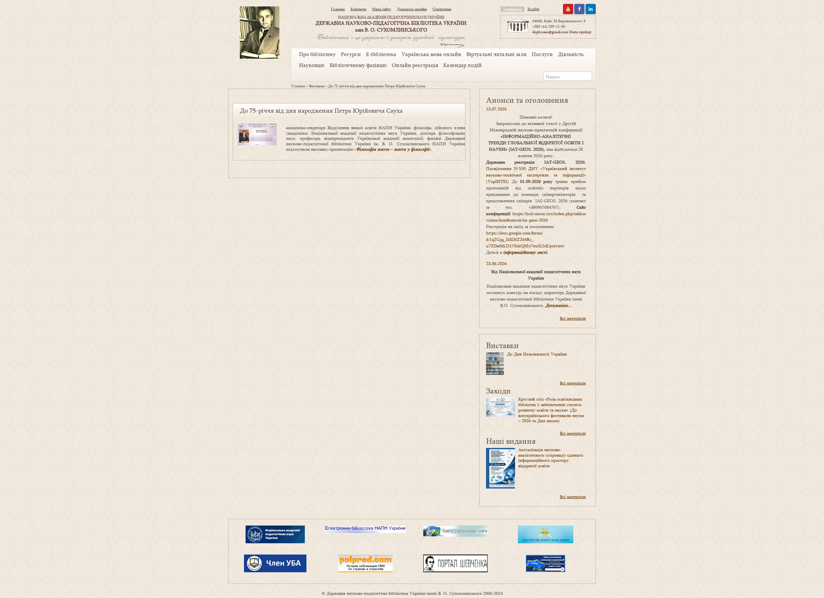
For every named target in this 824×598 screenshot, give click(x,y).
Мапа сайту (381, 9)
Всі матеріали (573, 318)
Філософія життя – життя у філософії (392, 149)
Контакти (358, 9)
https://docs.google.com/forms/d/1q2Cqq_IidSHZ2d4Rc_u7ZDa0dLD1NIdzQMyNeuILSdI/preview (525, 239)
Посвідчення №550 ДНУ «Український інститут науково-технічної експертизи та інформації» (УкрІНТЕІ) (536, 175)
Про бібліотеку (317, 54)
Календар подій (462, 65)
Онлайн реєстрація (415, 65)
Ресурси (351, 54)
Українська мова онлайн (431, 54)
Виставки (316, 86)
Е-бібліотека (381, 54)
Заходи (498, 390)
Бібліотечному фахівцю (358, 65)
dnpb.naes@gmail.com (550, 31)
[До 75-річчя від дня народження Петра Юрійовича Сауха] (257, 133)
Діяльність (571, 54)
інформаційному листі (525, 252)
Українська (512, 9)
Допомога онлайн (412, 9)
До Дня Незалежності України (537, 354)
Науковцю (311, 65)
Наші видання (511, 440)
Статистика (442, 9)
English (533, 9)
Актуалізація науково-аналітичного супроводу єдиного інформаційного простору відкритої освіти (550, 458)
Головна (338, 9)
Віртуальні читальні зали (496, 54)
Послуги (542, 54)
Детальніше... (558, 305)
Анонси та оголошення (527, 99)
